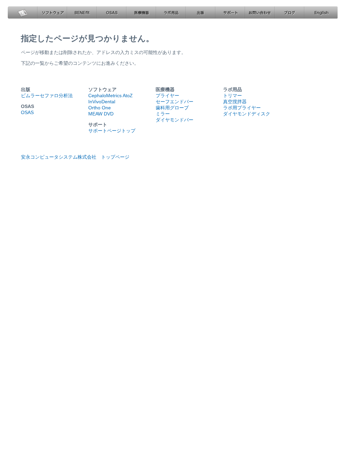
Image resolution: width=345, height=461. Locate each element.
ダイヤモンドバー (174, 120)
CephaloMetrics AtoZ (110, 95)
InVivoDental (101, 101)
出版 (200, 12)
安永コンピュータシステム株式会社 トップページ (75, 157)
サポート (230, 12)
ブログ (289, 12)
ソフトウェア (52, 12)
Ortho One (99, 107)
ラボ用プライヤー (242, 107)
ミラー (163, 113)
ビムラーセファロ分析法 (47, 95)
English (320, 12)
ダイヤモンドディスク (246, 113)
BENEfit (81, 12)
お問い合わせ (259, 12)
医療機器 (141, 12)
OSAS (111, 12)
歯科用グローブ (172, 107)
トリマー (232, 95)
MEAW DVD (101, 113)
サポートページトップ (111, 130)
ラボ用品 (170, 12)
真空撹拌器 (235, 101)
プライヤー (167, 95)
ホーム (22, 12)
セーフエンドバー (174, 101)
